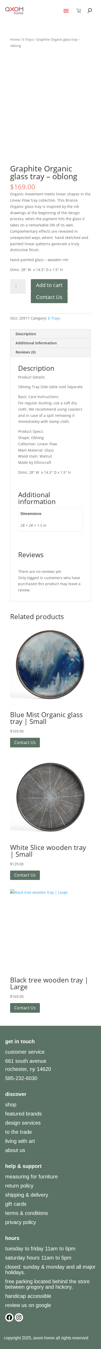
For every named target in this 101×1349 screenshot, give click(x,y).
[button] (66, 11)
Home (15, 39)
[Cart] (78, 10)
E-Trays (28, 39)
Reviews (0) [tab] (26, 352)
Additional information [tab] (36, 342)
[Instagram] (19, 1317)
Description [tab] (26, 333)
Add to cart (49, 285)
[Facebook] (9, 1317)
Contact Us (49, 297)
